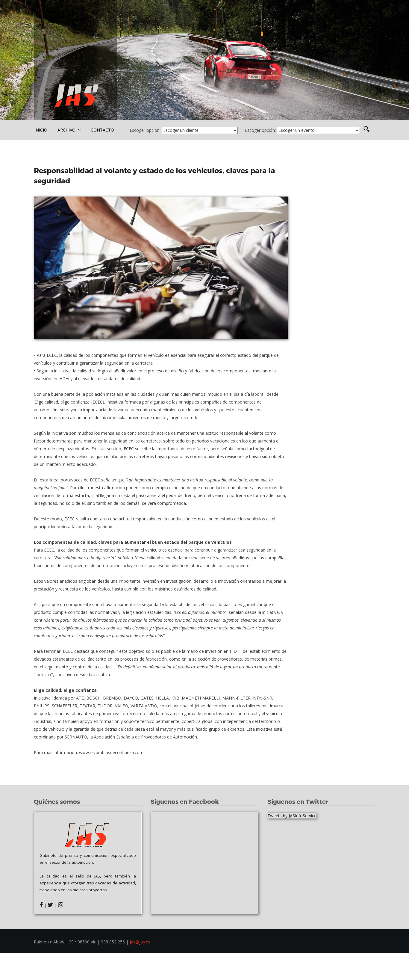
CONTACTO (102, 130)
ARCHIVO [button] (67, 130)
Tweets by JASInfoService (291, 815)
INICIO (40, 130)
